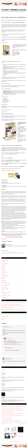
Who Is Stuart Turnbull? (4, 316)
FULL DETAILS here (8, 109)
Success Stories (3, 293)
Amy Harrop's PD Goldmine (10, 252)
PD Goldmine (8, 253)
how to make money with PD (18, 252)
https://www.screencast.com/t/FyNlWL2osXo (10, 343)
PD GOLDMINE (16, 77)
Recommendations (4, 288)
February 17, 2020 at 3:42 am (11, 348)
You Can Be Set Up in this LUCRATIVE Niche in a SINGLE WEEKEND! (11, 304)
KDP (2, 278)
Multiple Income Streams (5, 283)
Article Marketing (3, 263)
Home (2, 314)
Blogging (2, 265)
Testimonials (3, 319)
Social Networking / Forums (5, 292)
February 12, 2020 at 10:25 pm (9, 359)
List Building (3, 280)
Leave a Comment (14, 379)
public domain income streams (15, 253)
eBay (2, 268)
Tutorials (2, 297)
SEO (2, 290)
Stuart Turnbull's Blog (14, 10)
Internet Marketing (4, 275)
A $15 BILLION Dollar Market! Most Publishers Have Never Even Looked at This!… (13, 309)
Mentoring (3, 282)
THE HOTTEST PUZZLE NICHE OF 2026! (7, 307)
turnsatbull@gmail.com (19, 344)
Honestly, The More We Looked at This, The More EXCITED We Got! (11, 420)
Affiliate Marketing (4, 260)
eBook (2, 270)
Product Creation (3, 285)
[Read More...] (10, 381)
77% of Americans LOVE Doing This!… (6, 417)
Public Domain (3, 287)
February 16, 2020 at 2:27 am (8, 327)
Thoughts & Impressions (4, 295)
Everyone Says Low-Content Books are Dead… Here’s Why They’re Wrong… (12, 415)
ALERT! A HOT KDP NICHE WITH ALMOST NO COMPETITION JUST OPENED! (13, 302)
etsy (2, 273)
